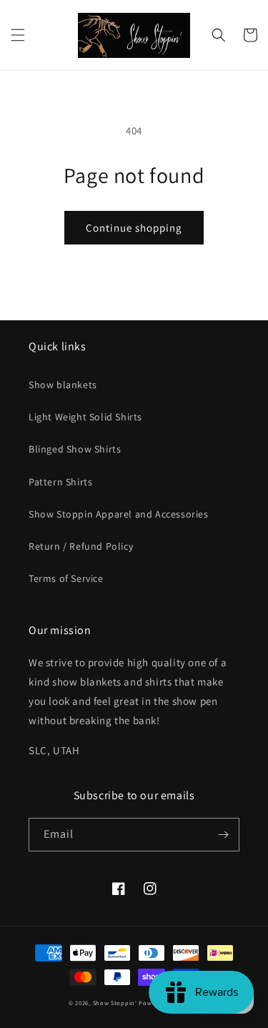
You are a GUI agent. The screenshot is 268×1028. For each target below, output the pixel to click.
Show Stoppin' (115, 1003)
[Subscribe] (223, 834)
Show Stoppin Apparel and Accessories (119, 514)
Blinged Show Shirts (75, 449)
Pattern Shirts (60, 481)
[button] (18, 35)
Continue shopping (134, 227)
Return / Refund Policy (81, 546)
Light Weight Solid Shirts (85, 416)
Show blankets (63, 384)
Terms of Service (66, 578)
